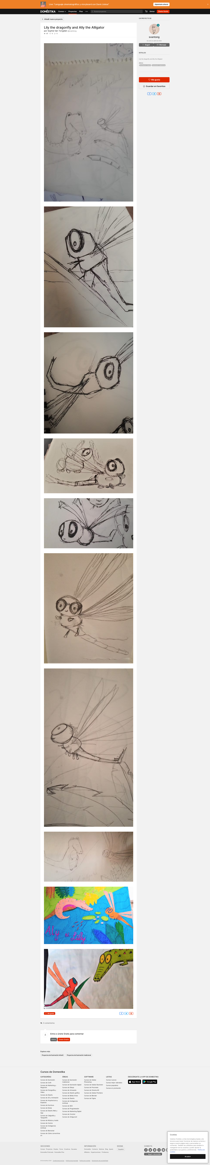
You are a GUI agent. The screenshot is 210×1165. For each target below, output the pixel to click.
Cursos (42, 1149)
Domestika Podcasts (46, 1152)
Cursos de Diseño (46, 1095)
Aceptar (188, 1156)
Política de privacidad (72, 1160)
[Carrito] (146, 11)
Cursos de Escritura (47, 1105)
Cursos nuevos (111, 1080)
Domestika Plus (59, 1152)
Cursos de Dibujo (68, 1087)
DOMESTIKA (48, 11)
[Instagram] (159, 1150)
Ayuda (111, 1149)
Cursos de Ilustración (47, 1080)
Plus (81, 11)
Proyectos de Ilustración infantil (52, 1055)
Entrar (152, 11)
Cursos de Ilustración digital (71, 1085)
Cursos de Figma (90, 1098)
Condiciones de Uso (58, 1160)
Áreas (65, 1077)
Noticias (101, 1149)
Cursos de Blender (90, 1095)
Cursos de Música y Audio (49, 1120)
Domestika (87, 1149)
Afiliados (87, 1152)
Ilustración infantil (145, 65)
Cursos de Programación (70, 1108)
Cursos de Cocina (46, 1123)
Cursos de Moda (46, 1108)
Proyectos (72, 11)
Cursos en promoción (113, 1088)
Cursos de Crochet (68, 1114)
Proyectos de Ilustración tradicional (79, 1055)
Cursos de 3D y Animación (49, 1098)
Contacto (95, 1149)
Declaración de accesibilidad (100, 1160)
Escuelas (74, 1149)
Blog (106, 1149)
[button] (86, 11)
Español (121, 1149)
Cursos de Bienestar (47, 1131)
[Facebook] (146, 1150)
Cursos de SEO (67, 1106)
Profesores (105, 1152)
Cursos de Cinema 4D (91, 1090)
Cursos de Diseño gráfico (71, 1093)
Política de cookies (85, 1160)
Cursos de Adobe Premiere (93, 1093)
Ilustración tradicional (159, 65)
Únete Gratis (64, 1039)
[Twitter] (150, 1150)
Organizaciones (96, 1152)
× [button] (208, 4)
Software (89, 1077)
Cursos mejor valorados (114, 1082)
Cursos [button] (61, 11)
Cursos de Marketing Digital (71, 1111)
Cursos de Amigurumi (69, 1117)
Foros (61, 1149)
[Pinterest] (154, 1150)
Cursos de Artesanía (69, 1090)
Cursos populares (112, 1085)
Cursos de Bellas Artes (70, 1095)
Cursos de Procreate (91, 1087)
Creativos (67, 1149)
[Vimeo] (163, 1150)
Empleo (56, 1149)
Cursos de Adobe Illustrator (93, 1085)
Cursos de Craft (45, 1082)
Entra (54, 1039)
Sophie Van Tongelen (62, 31)
